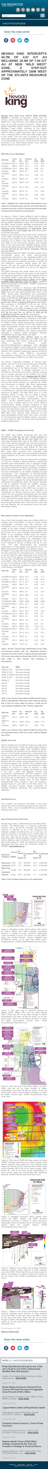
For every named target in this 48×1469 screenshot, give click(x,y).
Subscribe (29, 1464)
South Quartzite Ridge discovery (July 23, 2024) (24, 281)
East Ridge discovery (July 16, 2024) (19, 280)
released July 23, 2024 (36, 376)
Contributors (12, 1464)
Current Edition (21, 1464)
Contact (36, 1464)
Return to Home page (10, 1332)
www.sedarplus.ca (16, 846)
